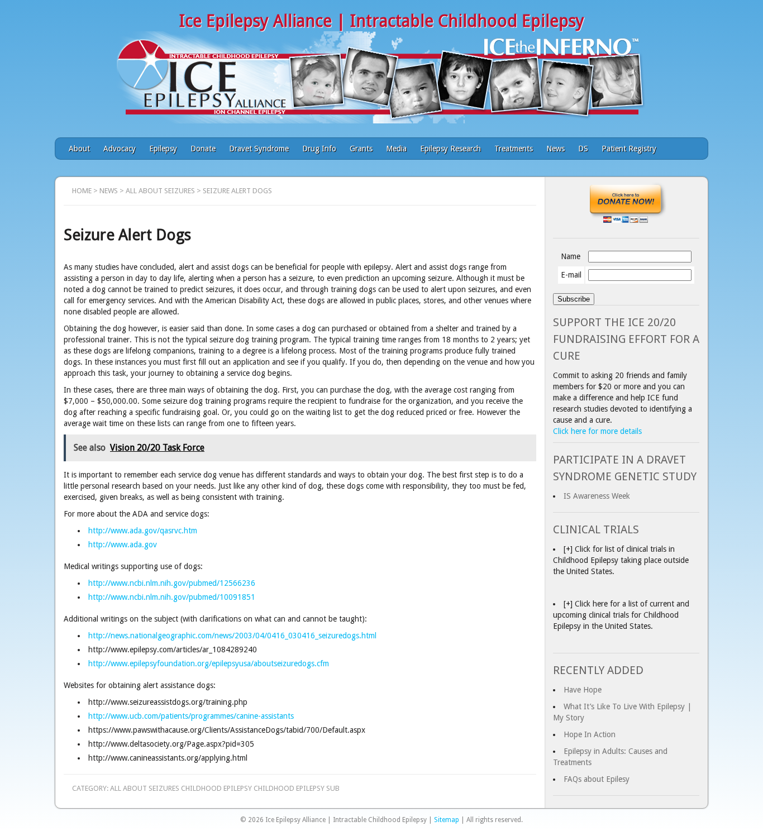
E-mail (571, 274)
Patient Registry (629, 148)
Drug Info (319, 148)
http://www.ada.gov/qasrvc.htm (142, 530)
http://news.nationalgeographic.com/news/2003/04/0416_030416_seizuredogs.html (232, 635)
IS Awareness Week (597, 495)
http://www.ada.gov (122, 544)
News (555, 148)
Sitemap (446, 820)
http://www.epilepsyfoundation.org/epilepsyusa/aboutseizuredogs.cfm (208, 663)
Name (570, 256)
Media (396, 148)
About (79, 148)
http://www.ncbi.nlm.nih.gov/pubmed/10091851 (171, 597)
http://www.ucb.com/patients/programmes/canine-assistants (191, 715)
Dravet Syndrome (259, 148)
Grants (361, 148)
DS (583, 148)
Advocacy (119, 148)
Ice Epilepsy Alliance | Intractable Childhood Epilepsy (381, 21)
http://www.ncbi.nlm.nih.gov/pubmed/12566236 (171, 583)
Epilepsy (163, 148)
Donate (203, 148)
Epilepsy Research (450, 148)
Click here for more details (597, 431)
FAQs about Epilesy (597, 779)
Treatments (513, 148)
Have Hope (583, 689)
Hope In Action (590, 734)
